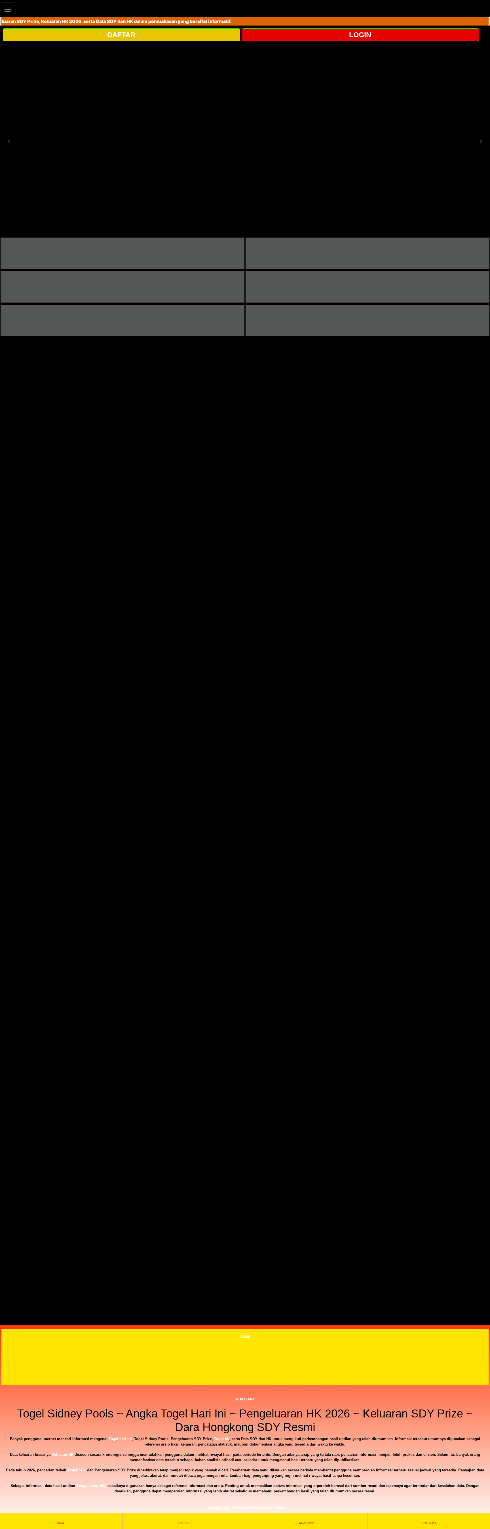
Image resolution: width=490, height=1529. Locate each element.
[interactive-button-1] (122, 253)
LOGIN (360, 35)
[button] (10, 141)
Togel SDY (76, 1470)
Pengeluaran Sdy (91, 1486)
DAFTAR (121, 35)
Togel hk (221, 1439)
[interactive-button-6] (367, 320)
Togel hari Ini (120, 1439)
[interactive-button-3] (122, 287)
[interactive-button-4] (367, 287)
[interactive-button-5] (122, 320)
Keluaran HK (62, 1454)
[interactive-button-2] (367, 253)
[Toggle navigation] (8, 9)
